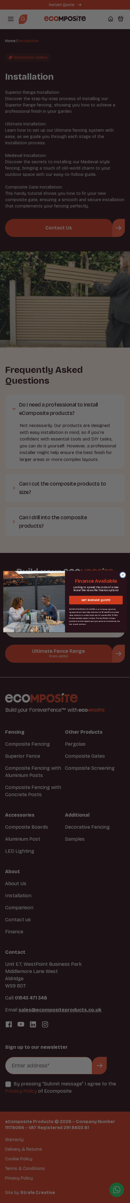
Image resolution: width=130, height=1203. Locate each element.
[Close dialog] (122, 574)
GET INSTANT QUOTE (95, 600)
